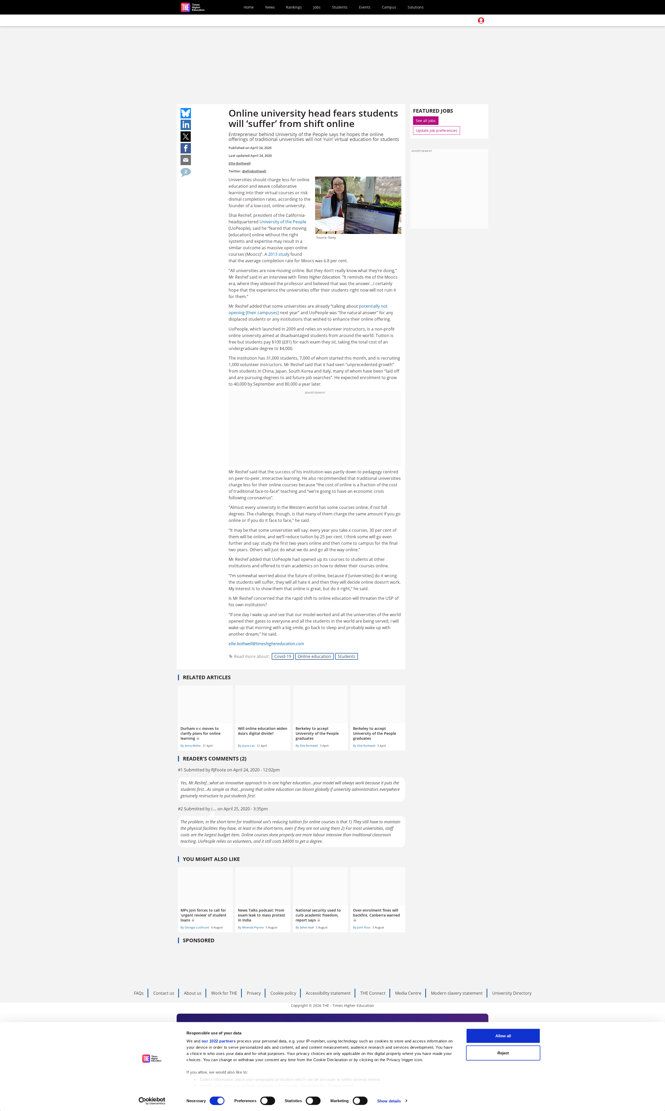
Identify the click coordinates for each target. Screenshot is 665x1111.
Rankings (294, 7)
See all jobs (426, 120)
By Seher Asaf (305, 927)
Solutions (416, 7)
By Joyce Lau (246, 746)
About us (193, 993)
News (270, 7)
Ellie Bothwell (240, 163)
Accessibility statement (328, 993)
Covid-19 (282, 656)
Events (364, 7)
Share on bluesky (186, 113)
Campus (389, 7)
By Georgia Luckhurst (195, 927)
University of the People (283, 222)
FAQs (139, 993)
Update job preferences (436, 130)
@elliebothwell (254, 171)
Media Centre (408, 993)
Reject (503, 1053)
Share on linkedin (186, 125)
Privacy (254, 993)
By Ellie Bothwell (307, 746)
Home (249, 7)
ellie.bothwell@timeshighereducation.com (266, 644)
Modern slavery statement (457, 993)
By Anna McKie (191, 746)
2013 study (278, 254)
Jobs (317, 7)
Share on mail (186, 160)
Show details (389, 1101)
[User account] (481, 20)
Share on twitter (186, 136)
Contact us (163, 993)
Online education (314, 656)
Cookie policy (283, 993)
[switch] (267, 1100)
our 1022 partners (219, 1041)
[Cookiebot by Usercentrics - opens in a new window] (152, 1101)
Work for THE (224, 993)
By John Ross (361, 927)
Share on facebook (186, 148)
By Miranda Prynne (251, 927)
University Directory (511, 993)
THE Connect (372, 993)
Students (340, 7)
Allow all (503, 1036)
